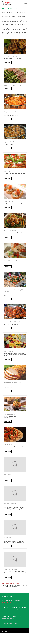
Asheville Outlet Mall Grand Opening (10, 620)
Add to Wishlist (7, 62)
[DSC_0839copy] (15, 101)
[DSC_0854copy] (15, 279)
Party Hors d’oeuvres (10, 8)
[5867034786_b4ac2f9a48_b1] (15, 434)
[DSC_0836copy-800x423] (15, 131)
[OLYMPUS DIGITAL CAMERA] (15, 161)
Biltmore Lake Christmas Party (9, 623)
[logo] (12, 2)
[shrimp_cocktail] (15, 250)
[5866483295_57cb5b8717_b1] (15, 341)
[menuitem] (25, 2)
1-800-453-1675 (7, 603)
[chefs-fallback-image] (15, 464)
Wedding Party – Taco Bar (8, 618)
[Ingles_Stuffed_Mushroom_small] (15, 404)
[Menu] (25, 2)
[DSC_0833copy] (15, 311)
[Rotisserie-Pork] (15, 372)
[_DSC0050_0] (15, 46)
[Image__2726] (15, 75)
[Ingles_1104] (15, 220)
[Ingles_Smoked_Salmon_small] (15, 191)
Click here (4, 609)
